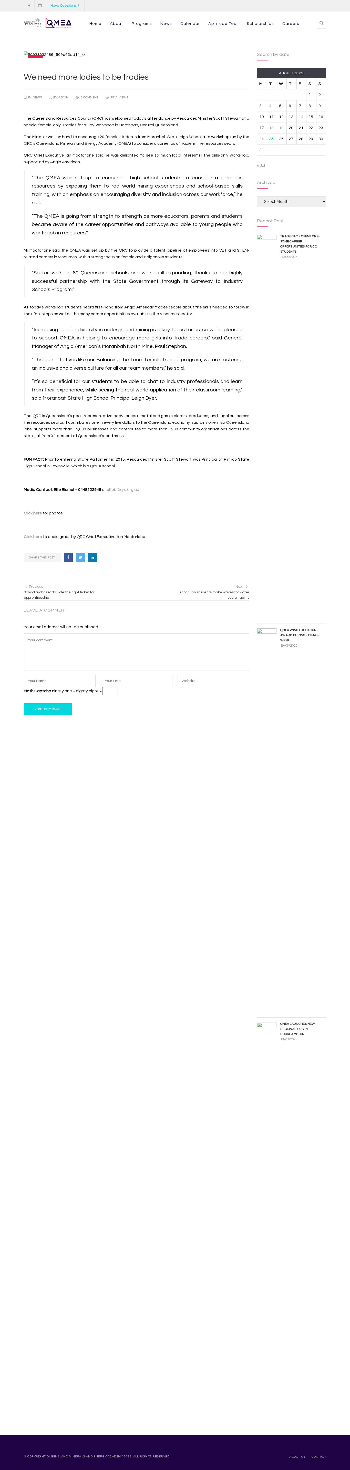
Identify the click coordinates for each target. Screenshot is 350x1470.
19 (281, 128)
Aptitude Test (223, 24)
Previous (36, 586)
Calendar (190, 24)
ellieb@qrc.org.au (123, 490)
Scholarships (260, 24)
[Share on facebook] (68, 557)
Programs (142, 24)
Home (95, 24)
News (166, 24)
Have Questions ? (64, 5)
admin (63, 97)
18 (271, 128)
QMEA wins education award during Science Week (300, 635)
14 (301, 117)
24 (261, 139)
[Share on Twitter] (80, 557)
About (116, 24)
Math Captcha (37, 691)
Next (239, 586)
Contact (319, 1456)
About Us (297, 1456)
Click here (33, 513)
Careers (290, 24)
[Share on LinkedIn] (92, 557)
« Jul (261, 165)
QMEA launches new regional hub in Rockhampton (297, 1029)
